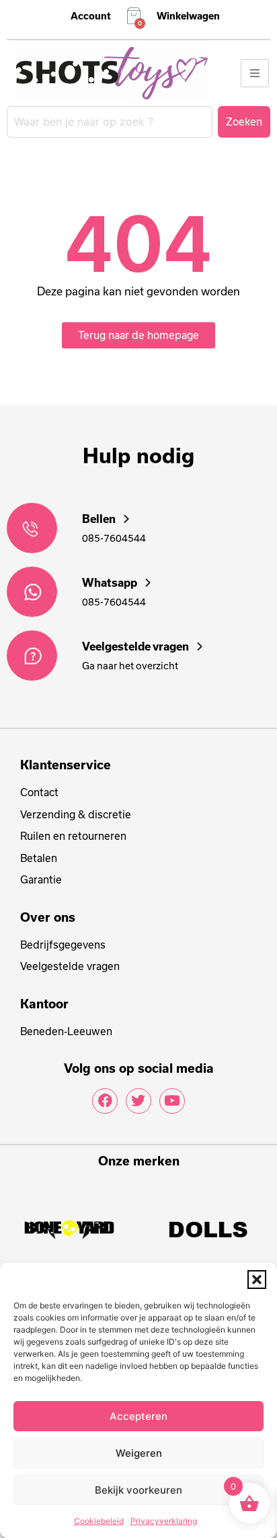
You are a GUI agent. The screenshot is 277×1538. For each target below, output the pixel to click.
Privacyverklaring (163, 1521)
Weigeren (139, 1453)
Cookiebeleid (99, 1521)
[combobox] (109, 122)
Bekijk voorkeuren (138, 1490)
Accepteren (138, 1416)
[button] (257, 1279)
